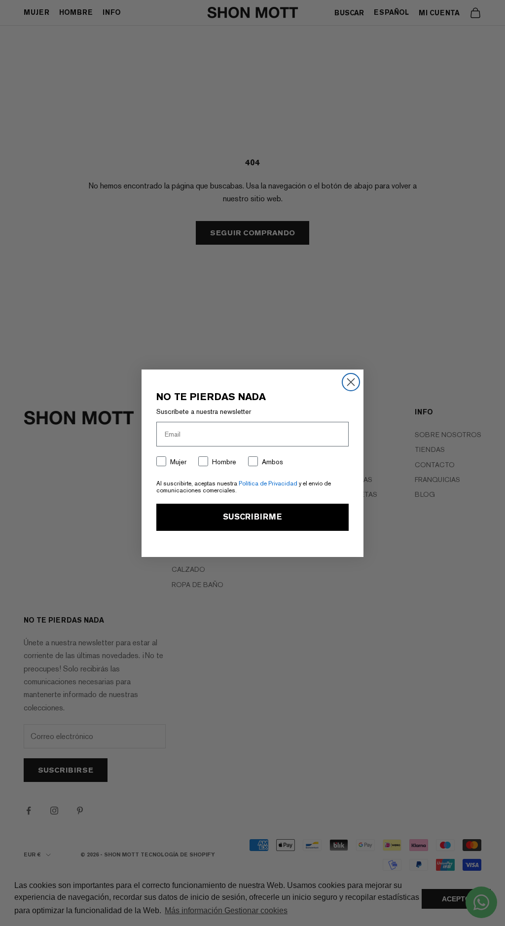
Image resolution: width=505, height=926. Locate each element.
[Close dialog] (351, 382)
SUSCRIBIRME (252, 516)
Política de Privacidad (268, 483)
